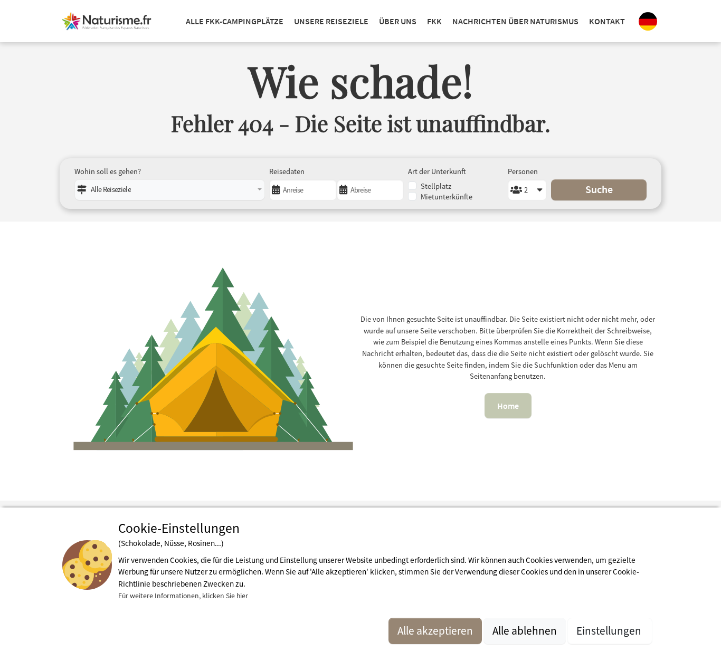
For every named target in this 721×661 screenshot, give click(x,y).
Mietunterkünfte (446, 197)
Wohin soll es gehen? (107, 171)
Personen (523, 171)
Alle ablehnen (524, 631)
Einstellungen (609, 631)
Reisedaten (287, 171)
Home (508, 405)
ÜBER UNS (397, 21)
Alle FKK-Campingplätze (234, 21)
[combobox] (169, 190)
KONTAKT (607, 21)
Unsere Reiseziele (331, 21)
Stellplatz (436, 186)
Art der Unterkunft (437, 171)
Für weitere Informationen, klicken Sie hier (183, 595)
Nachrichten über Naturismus (515, 21)
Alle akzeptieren (435, 631)
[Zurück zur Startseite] (107, 21)
